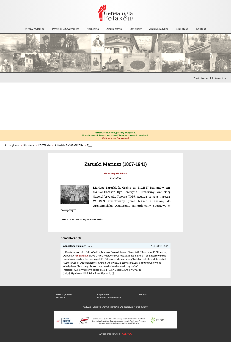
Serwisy (60, 297)
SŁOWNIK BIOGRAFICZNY (69, 145)
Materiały (135, 28)
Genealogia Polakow (115, 173)
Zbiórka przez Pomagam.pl (115, 138)
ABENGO (127, 333)
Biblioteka (182, 28)
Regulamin (103, 294)
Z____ (89, 145)
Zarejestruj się (201, 78)
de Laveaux (82, 255)
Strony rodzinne (34, 28)
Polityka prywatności (109, 297)
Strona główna (12, 145)
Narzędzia (93, 28)
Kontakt (201, 28)
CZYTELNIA (44, 145)
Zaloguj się (220, 78)
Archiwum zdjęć (158, 28)
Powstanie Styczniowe (65, 28)
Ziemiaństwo (114, 28)
